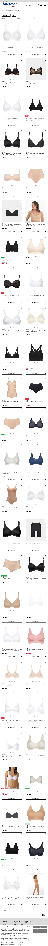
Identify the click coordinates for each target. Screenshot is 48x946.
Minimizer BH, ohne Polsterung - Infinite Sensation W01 (35, 437)
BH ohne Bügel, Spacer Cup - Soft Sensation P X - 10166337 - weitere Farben (36, 721)
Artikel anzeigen (11, 54)
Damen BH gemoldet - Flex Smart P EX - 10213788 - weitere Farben (12, 366)
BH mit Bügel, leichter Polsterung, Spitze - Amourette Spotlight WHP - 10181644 (10, 119)
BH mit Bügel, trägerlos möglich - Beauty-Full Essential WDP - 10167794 (11, 189)
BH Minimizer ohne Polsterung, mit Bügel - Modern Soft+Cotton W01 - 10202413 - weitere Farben (12, 650)
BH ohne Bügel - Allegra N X (7, 47)
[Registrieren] (30, 5)
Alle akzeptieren (40, 927)
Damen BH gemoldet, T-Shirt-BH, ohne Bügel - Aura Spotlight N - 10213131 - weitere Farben (35, 119)
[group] (36, 34)
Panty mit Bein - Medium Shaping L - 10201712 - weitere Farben (35, 544)
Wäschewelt (11, 10)
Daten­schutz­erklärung (20, 942)
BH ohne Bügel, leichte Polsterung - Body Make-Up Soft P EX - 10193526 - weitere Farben (12, 225)
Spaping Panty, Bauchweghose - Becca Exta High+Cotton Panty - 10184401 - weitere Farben (35, 189)
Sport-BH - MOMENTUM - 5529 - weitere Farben (35, 861)
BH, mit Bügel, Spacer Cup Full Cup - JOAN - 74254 (12, 826)
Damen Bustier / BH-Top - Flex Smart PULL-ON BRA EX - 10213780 (35, 366)
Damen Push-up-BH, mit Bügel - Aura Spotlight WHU (35, 154)
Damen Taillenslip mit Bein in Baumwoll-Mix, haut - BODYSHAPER (36, 898)
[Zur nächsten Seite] (46, 915)
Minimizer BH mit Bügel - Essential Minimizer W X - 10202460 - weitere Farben (36, 331)
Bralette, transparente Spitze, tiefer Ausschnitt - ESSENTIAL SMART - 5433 (35, 225)
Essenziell (5, 944)
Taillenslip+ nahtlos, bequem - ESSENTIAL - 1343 (11, 436)
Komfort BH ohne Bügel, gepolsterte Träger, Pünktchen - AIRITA (10, 473)
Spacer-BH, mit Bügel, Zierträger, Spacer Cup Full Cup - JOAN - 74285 (35, 791)
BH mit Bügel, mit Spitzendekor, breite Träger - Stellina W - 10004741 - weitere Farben (11, 898)
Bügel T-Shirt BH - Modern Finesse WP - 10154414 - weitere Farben (36, 579)
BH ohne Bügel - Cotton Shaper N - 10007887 (35, 295)
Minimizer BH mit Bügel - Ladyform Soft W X (34, 507)
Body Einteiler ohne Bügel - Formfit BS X (10, 401)
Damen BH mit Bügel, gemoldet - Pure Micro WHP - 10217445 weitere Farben (36, 685)
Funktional (11, 944)
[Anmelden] (26, 5)
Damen (15, 10)
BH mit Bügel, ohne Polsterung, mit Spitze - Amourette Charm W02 (34, 83)
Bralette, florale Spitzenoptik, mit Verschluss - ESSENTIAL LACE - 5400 (11, 260)
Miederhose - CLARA (6, 578)
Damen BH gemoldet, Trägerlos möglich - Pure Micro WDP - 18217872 (11, 685)
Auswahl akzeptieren (40, 932)
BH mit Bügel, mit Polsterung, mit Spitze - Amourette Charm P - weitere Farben (10, 83)
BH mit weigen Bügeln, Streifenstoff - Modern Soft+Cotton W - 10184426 (35, 614)
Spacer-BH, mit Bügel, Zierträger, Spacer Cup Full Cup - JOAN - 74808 (11, 791)
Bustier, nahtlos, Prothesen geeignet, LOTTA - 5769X (35, 827)
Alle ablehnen (40, 929)
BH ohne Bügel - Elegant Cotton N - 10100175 (11, 330)
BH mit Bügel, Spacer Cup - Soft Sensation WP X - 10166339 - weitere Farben (12, 756)
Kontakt (26, 924)
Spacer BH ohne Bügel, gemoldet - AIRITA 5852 (35, 755)
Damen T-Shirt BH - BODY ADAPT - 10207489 (11, 720)
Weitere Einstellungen (19, 944)
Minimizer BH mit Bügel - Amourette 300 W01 (35, 47)
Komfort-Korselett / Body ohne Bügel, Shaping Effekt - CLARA (11, 508)
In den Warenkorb (35, 373)
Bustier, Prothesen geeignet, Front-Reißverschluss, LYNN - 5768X (36, 650)
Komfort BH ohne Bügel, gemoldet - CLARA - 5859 (36, 472)
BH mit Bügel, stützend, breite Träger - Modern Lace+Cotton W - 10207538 (11, 614)
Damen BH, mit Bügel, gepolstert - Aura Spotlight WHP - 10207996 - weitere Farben (11, 154)
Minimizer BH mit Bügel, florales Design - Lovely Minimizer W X (11, 544)
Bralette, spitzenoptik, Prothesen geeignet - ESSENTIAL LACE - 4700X (10, 862)
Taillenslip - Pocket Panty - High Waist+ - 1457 (35, 401)
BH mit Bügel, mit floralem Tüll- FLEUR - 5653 (11, 295)
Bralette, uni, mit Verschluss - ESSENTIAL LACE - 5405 (35, 260)
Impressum (11, 941)
